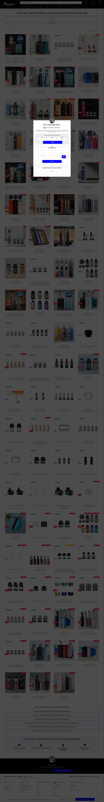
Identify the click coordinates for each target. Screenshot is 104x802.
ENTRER (52, 142)
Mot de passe (42, 155)
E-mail (41, 150)
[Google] (52, 171)
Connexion (52, 161)
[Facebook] (51, 171)
